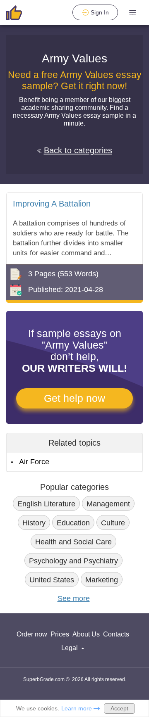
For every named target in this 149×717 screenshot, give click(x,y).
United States (51, 580)
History (34, 523)
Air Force (34, 462)
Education (73, 523)
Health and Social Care (73, 542)
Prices (59, 634)
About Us (86, 634)
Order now (32, 634)
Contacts (116, 634)
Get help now (74, 398)
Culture (113, 523)
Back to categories (78, 150)
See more (74, 598)
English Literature (46, 504)
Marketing (101, 580)
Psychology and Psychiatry (73, 561)
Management (108, 504)
